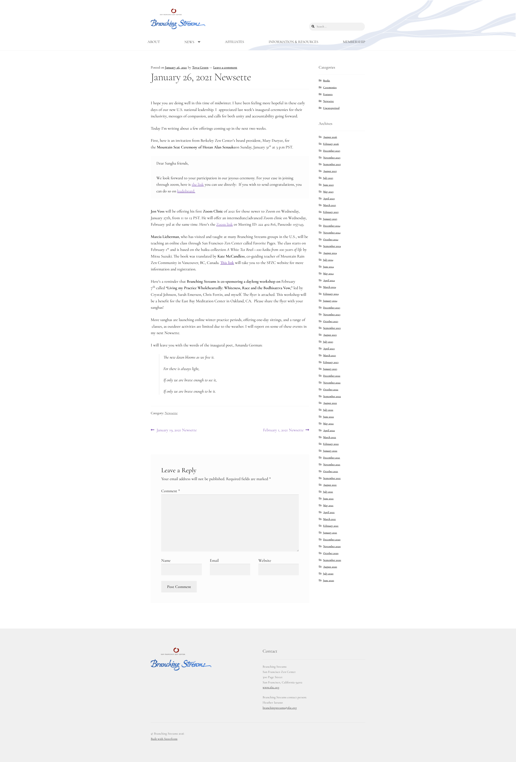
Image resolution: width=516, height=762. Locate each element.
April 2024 (329, 280)
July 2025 (328, 178)
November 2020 (332, 546)
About (154, 42)
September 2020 (332, 560)
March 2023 (329, 355)
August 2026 (330, 137)
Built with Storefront (164, 739)
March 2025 (329, 205)
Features (328, 94)
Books (326, 80)
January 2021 (330, 532)
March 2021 (329, 519)
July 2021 (328, 491)
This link (227, 262)
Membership (354, 42)
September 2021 (332, 478)
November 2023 (331, 314)
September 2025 (332, 164)
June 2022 (328, 416)
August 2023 (330, 335)
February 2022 (331, 444)
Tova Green (200, 67)
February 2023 (330, 362)
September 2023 (332, 328)
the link (198, 184)
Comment (170, 491)
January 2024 (330, 300)
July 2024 (328, 260)
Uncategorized (331, 108)
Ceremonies (330, 87)
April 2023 (329, 348)
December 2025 (331, 150)
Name (166, 560)
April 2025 (329, 198)
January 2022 (330, 450)
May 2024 (328, 273)
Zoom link (224, 224)
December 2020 (331, 539)
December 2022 (331, 375)
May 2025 (328, 191)
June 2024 (328, 266)
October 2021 (330, 471)
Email (214, 560)
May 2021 (328, 505)
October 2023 (330, 321)
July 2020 (328, 573)
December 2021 (331, 457)
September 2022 (332, 396)
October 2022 (330, 389)
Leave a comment (225, 67)
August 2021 (330, 485)
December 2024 (331, 225)
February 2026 (331, 144)
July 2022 (328, 410)
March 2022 (329, 437)
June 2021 (328, 498)
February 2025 (331, 212)
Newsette (171, 413)
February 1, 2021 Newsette (283, 430)
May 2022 (328, 423)
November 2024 (331, 232)
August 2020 (330, 566)
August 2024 (330, 253)
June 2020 (328, 580)
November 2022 (331, 382)
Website (264, 560)
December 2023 (331, 307)
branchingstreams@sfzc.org (280, 708)
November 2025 (331, 157)
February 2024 (331, 294)
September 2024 (332, 246)
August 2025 (330, 171)
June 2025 (328, 185)
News (189, 42)
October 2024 (330, 239)
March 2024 (329, 287)
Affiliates (234, 42)
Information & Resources (293, 42)
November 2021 (331, 464)
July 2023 (328, 341)
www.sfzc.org (271, 687)
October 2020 (330, 553)
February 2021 (330, 525)
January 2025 (330, 219)
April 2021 (329, 512)
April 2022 (329, 430)
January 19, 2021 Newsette (176, 430)
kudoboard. (186, 191)
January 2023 (330, 369)
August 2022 (330, 403)
